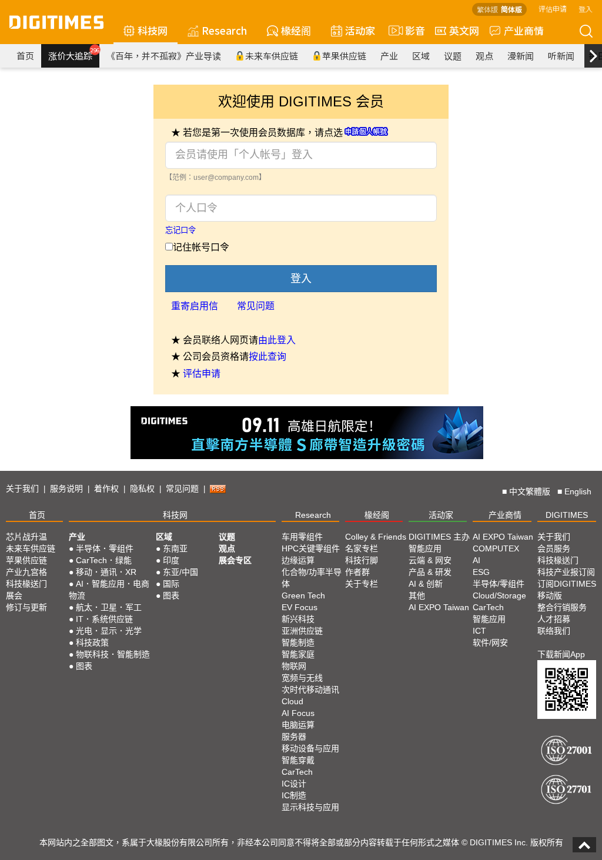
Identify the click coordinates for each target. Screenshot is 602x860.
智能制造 (298, 642)
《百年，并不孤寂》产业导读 (163, 55)
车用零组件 (302, 536)
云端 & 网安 (430, 560)
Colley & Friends (375, 536)
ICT (479, 630)
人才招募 (553, 619)
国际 (171, 583)
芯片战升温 (26, 536)
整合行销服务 (562, 607)
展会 (14, 595)
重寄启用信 (194, 306)
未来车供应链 (271, 55)
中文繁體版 (529, 491)
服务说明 (66, 488)
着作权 (106, 488)
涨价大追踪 (73, 54)
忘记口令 (180, 230)
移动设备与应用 (310, 748)
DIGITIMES (567, 515)
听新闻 (561, 55)
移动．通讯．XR (106, 572)
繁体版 (487, 9)
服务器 (294, 736)
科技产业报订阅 (566, 572)
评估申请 (553, 9)
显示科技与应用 (310, 807)
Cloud (292, 701)
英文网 (464, 30)
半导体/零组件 (498, 583)
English (577, 491)
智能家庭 (298, 654)
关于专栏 (361, 583)
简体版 (511, 9)
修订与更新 (26, 607)
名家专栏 (361, 548)
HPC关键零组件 (311, 548)
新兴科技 (298, 619)
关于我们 (22, 488)
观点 (484, 55)
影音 (410, 30)
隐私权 (142, 488)
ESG (481, 572)
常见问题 (256, 306)
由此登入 (277, 340)
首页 (25, 55)
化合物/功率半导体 (312, 577)
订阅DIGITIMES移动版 (566, 589)
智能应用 (425, 548)
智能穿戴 (298, 760)
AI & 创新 (426, 583)
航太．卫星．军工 (109, 607)
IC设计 (294, 783)
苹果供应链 (344, 55)
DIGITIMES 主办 (439, 536)
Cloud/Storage (499, 595)
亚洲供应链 (302, 630)
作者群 (357, 572)
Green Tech (303, 595)
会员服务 (553, 548)
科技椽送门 (26, 583)
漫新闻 (520, 55)
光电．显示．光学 (109, 630)
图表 (84, 666)
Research (224, 30)
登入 (585, 9)
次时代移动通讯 (310, 689)
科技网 (153, 30)
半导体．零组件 (104, 548)
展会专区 (235, 560)
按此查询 (267, 357)
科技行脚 (361, 560)
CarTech (297, 772)
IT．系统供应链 (104, 619)
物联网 (294, 666)
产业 (389, 55)
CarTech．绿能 (104, 560)
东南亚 (175, 548)
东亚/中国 (180, 572)
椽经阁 (296, 30)
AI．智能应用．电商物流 (109, 589)
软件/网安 (490, 642)
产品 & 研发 (430, 572)
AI (476, 560)
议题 (452, 55)
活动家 (360, 30)
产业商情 (524, 30)
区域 (421, 55)
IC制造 (294, 795)
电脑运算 (298, 725)
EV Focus (299, 607)
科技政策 (92, 642)
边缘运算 (298, 560)
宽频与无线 (302, 677)
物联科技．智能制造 (113, 654)
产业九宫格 (26, 572)
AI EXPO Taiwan (439, 607)
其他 (417, 595)
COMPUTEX (496, 548)
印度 (171, 560)
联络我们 (553, 630)
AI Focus (298, 713)
